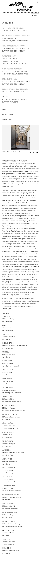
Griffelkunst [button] (7, 120)
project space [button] (7, 115)
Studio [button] (4, 109)
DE (38, 2)
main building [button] (7, 23)
